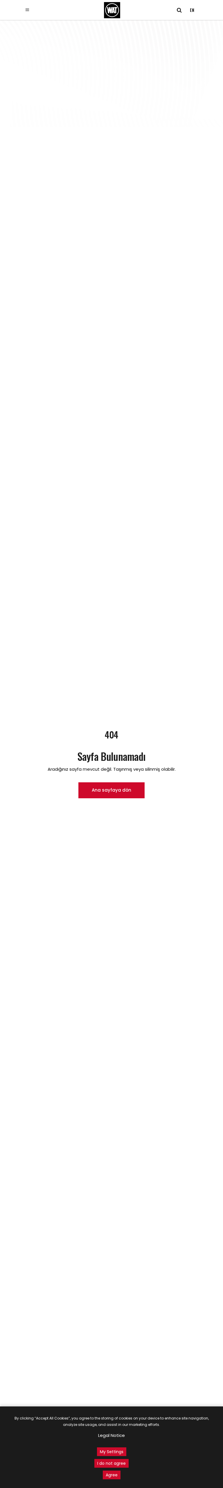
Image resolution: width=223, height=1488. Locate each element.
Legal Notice (111, 1435)
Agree (112, 1475)
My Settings (111, 1452)
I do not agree (111, 1463)
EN (192, 10)
